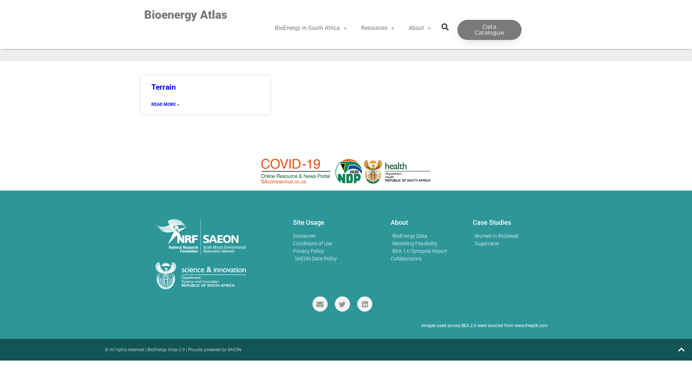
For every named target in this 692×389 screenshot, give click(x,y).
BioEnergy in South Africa (307, 27)
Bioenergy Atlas (185, 15)
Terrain (163, 87)
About (416, 27)
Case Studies (492, 222)
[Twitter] (342, 304)
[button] (445, 27)
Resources (374, 27)
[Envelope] (320, 304)
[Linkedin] (364, 304)
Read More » (165, 104)
